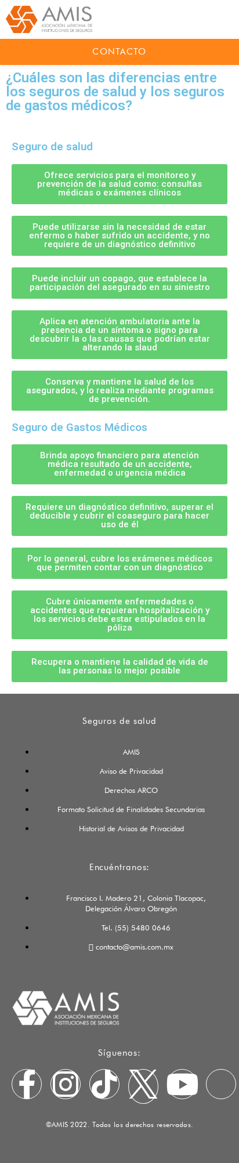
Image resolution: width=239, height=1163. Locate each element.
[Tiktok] (104, 1084)
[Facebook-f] (27, 1084)
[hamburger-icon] (208, 19)
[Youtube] (182, 1084)
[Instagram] (65, 1084)
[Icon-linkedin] (221, 1084)
